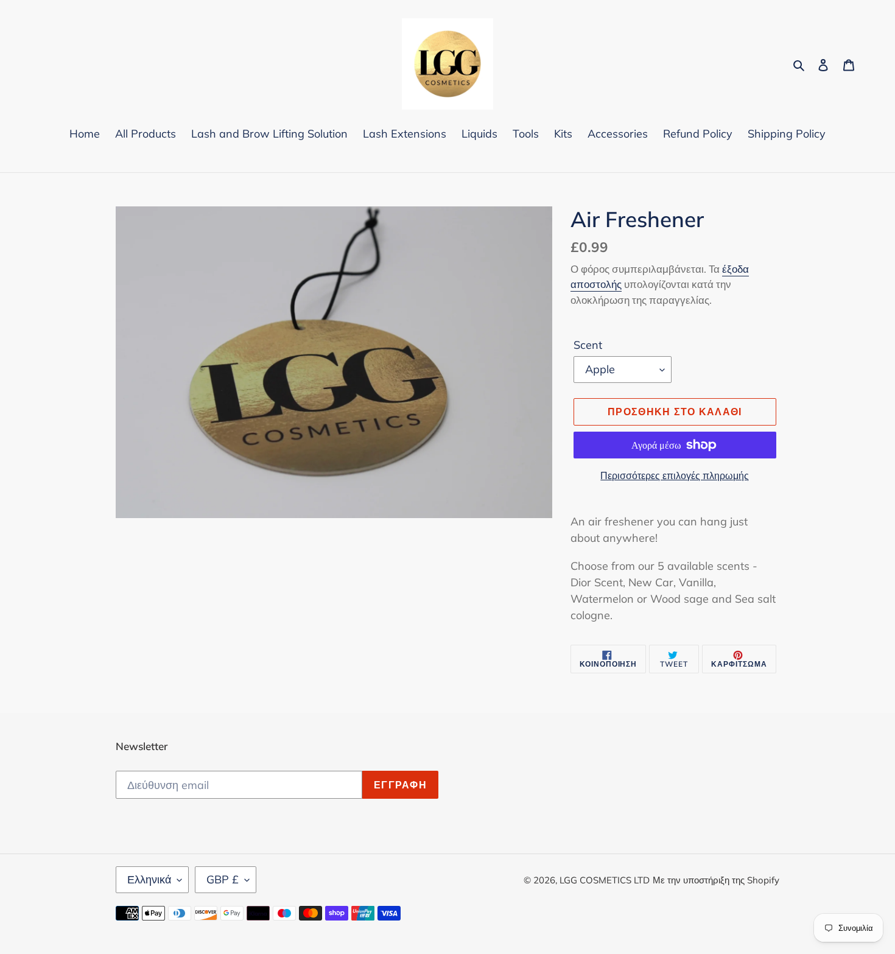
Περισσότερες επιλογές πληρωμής (674, 475)
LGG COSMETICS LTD (605, 880)
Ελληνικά (149, 879)
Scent (588, 345)
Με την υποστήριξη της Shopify (716, 880)
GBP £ (222, 879)
